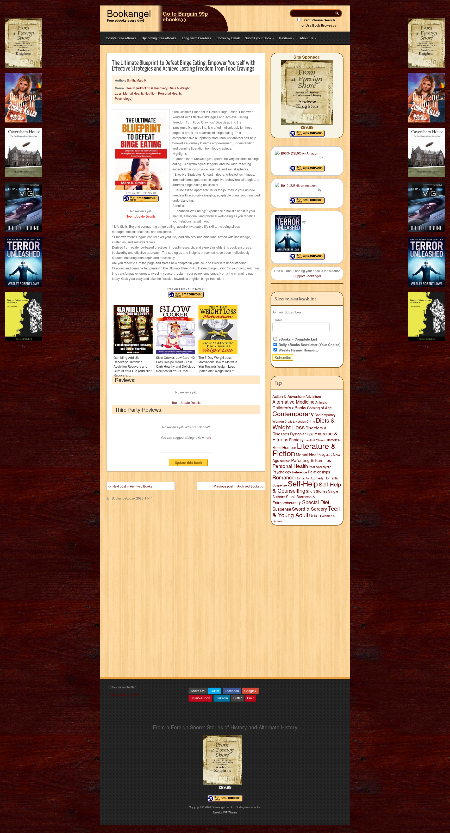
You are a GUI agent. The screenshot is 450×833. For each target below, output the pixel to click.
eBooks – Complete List (297, 339)
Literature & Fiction (304, 449)
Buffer (237, 698)
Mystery (327, 455)
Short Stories (316, 491)
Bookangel (129, 13)
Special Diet (315, 502)
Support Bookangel (307, 276)
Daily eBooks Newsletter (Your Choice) (309, 344)
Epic (310, 434)
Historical (333, 439)
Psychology (123, 98)
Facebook (232, 690)
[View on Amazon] (307, 170)
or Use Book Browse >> (319, 25)
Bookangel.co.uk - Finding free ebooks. (236, 807)
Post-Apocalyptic (320, 467)
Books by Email (228, 38)
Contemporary (293, 413)
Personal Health (169, 93)
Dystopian (298, 433)
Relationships (319, 471)
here (208, 437)
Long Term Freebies (196, 38)
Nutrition (151, 93)
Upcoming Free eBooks (159, 38)
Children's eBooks (289, 407)
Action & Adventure (288, 396)
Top (129, 216)
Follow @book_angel (123, 695)
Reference (299, 472)
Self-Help (303, 483)
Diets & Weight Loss (303, 423)
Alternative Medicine (293, 401)
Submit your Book (259, 38)
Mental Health (133, 93)
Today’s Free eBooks (120, 38)
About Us (308, 38)
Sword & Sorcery (309, 508)
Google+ (250, 690)
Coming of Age (319, 407)
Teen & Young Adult (306, 511)
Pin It (250, 698)
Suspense (281, 509)
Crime (311, 421)
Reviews (287, 38)
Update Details (144, 216)
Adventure (313, 396)
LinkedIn (222, 698)
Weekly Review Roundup (298, 350)
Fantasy (296, 440)
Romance (283, 477)
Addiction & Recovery (152, 88)
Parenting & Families (311, 460)
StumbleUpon (200, 698)
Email (277, 319)
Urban (315, 515)
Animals (321, 402)
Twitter (214, 690)
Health (130, 88)
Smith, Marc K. (137, 80)
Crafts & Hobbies (295, 421)
